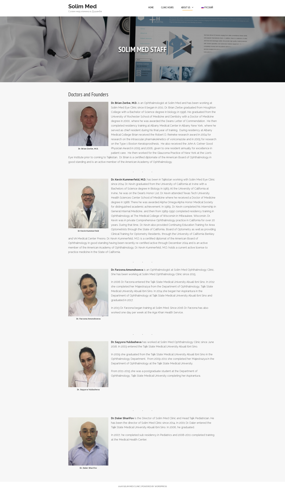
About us (185, 7)
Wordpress (161, 486)
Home (151, 7)
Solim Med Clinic (131, 486)
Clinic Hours (167, 7)
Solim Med (82, 6)
